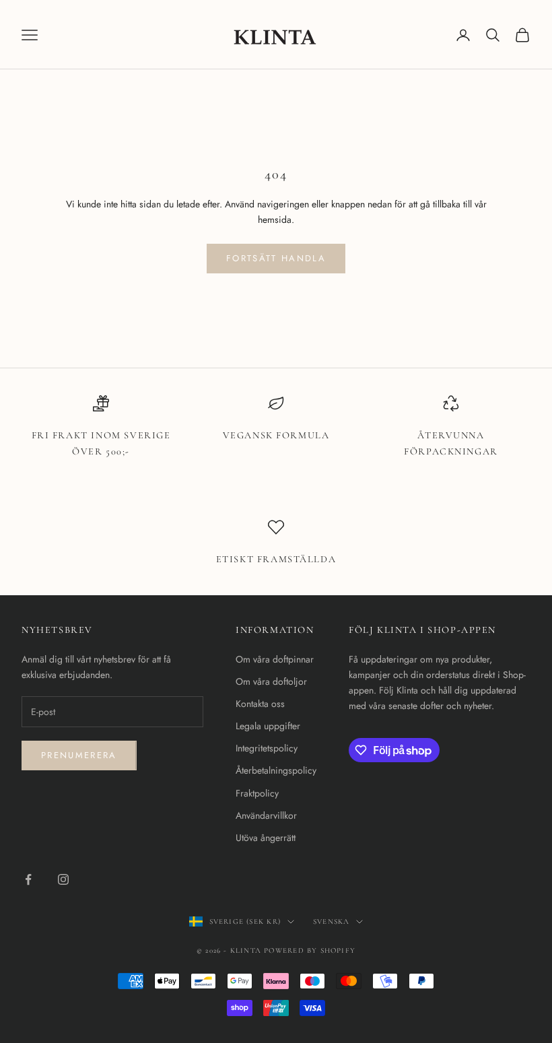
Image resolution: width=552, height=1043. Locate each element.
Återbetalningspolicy (276, 770)
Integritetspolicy (267, 748)
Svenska (331, 921)
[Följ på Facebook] (28, 879)
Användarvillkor (266, 815)
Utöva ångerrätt (266, 837)
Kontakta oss (260, 703)
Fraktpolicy (257, 793)
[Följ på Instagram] (63, 879)
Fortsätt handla (276, 258)
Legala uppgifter (268, 726)
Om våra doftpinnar (275, 659)
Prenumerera (79, 755)
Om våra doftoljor (271, 681)
